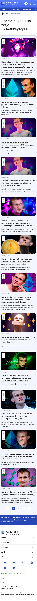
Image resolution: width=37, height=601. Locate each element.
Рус (2, 578)
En (3, 582)
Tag (7, 13)
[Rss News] (5, 568)
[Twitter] (5, 562)
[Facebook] (23, 562)
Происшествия (26, 9)
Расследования (15, 9)
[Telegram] (14, 562)
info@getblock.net (7, 521)
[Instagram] (32, 562)
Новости (4, 9)
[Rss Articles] (14, 568)
